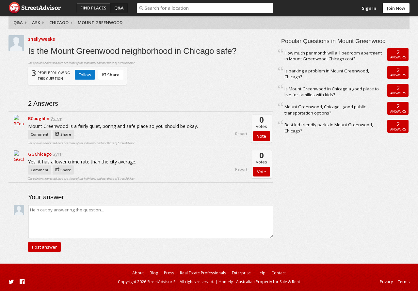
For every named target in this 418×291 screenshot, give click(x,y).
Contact (278, 273)
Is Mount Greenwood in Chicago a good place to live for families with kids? (331, 92)
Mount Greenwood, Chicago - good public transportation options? (325, 110)
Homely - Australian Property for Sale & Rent (259, 281)
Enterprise (241, 273)
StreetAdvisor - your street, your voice (34, 8)
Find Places (93, 8)
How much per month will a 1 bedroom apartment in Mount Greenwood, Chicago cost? (333, 56)
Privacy (386, 281)
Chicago (59, 22)
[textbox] (209, 8)
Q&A (119, 8)
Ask (36, 22)
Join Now (396, 8)
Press (169, 273)
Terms (404, 281)
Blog (154, 273)
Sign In (369, 8)
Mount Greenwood (100, 22)
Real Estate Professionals (203, 273)
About (138, 273)
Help (261, 273)
